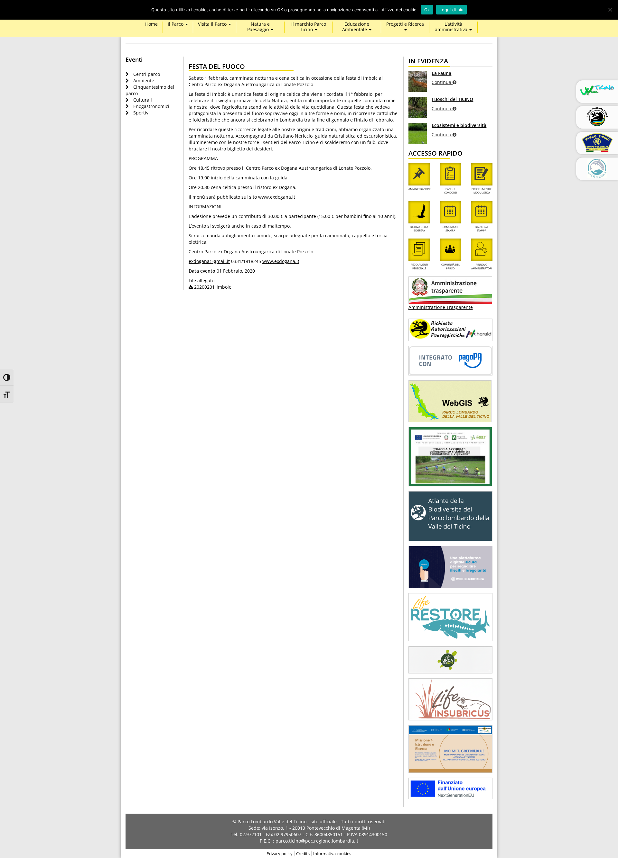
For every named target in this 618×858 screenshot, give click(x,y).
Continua (442, 82)
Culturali (142, 100)
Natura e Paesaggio (258, 27)
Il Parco (176, 24)
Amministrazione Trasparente (440, 307)
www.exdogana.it (276, 197)
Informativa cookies (332, 853)
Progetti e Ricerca (405, 24)
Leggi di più (451, 9)
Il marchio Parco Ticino (308, 27)
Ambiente (143, 80)
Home (151, 24)
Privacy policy (280, 853)
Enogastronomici (151, 106)
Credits (303, 853)
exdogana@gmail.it (209, 261)
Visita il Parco (213, 24)
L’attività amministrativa (452, 27)
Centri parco (146, 74)
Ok (427, 9)
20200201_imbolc (212, 287)
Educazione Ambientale (355, 27)
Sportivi (141, 113)
